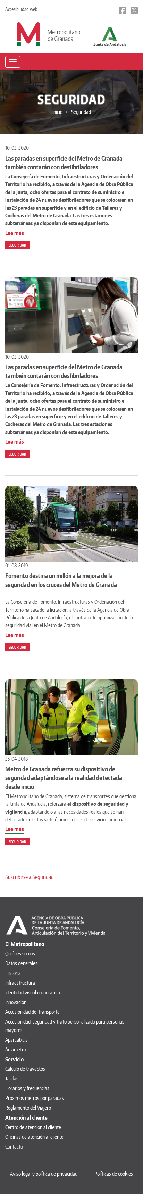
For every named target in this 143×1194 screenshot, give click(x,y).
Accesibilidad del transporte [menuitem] (32, 1012)
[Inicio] (48, 33)
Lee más (14, 233)
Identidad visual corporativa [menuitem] (32, 992)
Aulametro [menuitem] (15, 1049)
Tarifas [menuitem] (11, 1078)
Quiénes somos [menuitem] (20, 953)
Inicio (57, 112)
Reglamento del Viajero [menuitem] (28, 1107)
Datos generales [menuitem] (21, 963)
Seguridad (17, 245)
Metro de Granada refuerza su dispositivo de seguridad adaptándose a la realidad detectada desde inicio (63, 777)
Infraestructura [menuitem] (20, 982)
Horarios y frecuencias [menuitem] (27, 1088)
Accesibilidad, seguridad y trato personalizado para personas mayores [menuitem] (64, 1025)
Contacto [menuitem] (14, 1146)
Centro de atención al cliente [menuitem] (33, 1127)
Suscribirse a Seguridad (29, 877)
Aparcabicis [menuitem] (16, 1039)
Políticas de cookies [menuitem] (113, 1173)
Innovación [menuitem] (15, 1002)
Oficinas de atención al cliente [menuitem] (34, 1137)
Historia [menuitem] (13, 973)
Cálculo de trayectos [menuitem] (25, 1069)
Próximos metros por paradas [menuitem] (34, 1098)
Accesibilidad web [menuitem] (21, 9)
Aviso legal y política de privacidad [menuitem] (43, 1173)
